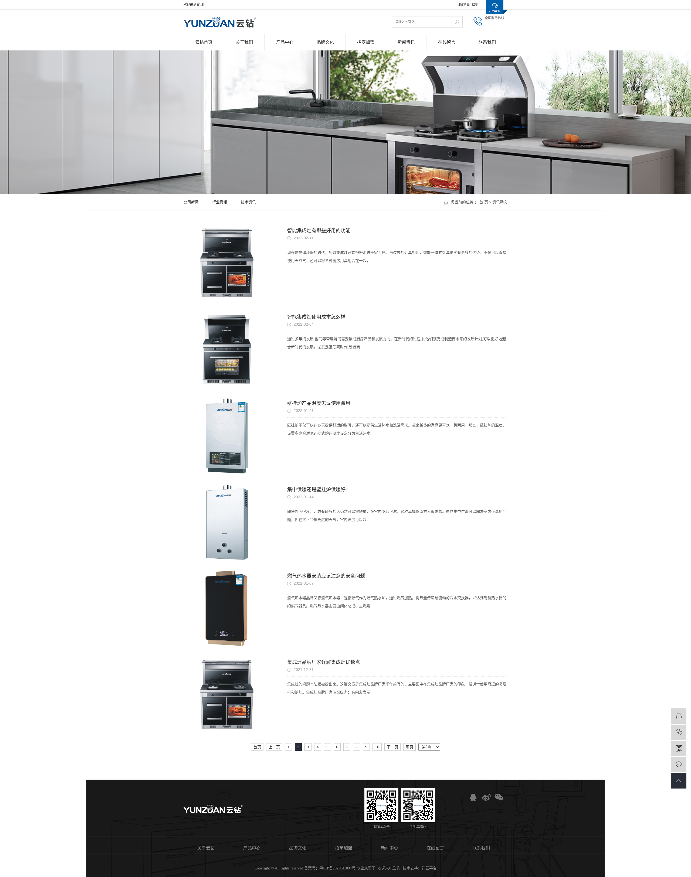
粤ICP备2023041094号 (337, 868)
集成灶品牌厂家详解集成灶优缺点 (323, 662)
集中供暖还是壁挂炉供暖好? (317, 489)
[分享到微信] (498, 797)
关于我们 (244, 42)
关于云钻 (206, 848)
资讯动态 (499, 202)
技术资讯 (248, 202)
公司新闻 (191, 202)
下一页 (392, 747)
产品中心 (284, 42)
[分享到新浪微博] (485, 797)
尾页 (409, 747)
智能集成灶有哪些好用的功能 (318, 230)
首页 (257, 747)
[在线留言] (678, 764)
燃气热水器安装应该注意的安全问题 (326, 576)
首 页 (483, 202)
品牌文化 (325, 42)
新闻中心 (389, 848)
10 (377, 747)
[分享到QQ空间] (473, 797)
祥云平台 (429, 868)
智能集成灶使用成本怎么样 (316, 317)
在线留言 (446, 42)
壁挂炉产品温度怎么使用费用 (318, 403)
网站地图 (463, 4)
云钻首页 (203, 42)
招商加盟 (365, 42)
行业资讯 (219, 202)
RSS (475, 4)
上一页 (274, 747)
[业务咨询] (678, 716)
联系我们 (487, 42)
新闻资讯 (406, 42)
